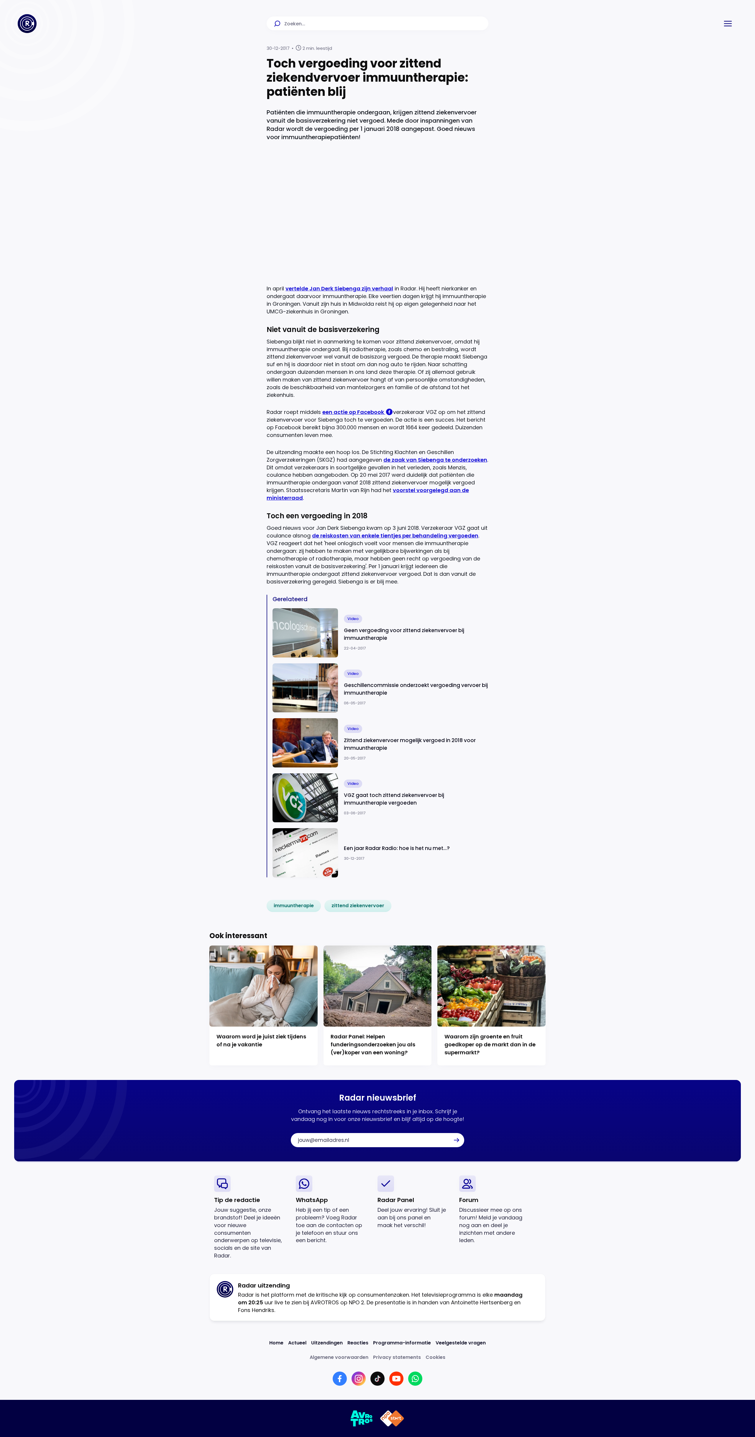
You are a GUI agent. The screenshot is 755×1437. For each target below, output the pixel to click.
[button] (727, 23)
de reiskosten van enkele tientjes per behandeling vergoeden (395, 535)
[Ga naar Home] (27, 23)
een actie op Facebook (353, 412)
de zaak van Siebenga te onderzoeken (435, 459)
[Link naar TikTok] (377, 1379)
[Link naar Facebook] (340, 1379)
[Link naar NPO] (392, 1418)
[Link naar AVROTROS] (362, 1418)
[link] (294, 906)
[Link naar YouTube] (396, 1379)
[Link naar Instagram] (359, 1379)
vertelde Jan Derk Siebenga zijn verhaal (339, 288)
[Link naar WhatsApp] (415, 1379)
